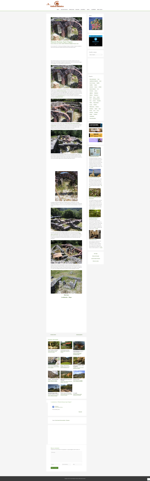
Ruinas (96, 108)
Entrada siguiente (79, 334)
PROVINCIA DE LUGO (66, 367)
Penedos (94, 100)
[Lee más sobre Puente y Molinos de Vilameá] (54, 345)
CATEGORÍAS (83, 9)
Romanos (74, 43)
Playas (91, 102)
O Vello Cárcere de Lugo (93, 239)
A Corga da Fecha (53, 125)
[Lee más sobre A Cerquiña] (79, 388)
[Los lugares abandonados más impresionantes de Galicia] (95, 213)
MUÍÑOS (64, 351)
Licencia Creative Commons (95, 258)
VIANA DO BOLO (66, 382)
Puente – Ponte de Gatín (65, 365)
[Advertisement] (66, 54)
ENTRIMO (81, 380)
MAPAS (88, 9)
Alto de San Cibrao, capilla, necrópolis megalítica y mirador (53, 393)
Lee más (91, 167)
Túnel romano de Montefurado (53, 365)
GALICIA (60, 43)
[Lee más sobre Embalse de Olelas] (79, 374)
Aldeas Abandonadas (93, 79)
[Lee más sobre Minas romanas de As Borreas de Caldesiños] (66, 374)
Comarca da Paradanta (76, 394)
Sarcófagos (96, 112)
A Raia (98, 79)
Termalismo (95, 114)
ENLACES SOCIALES (64, 9)
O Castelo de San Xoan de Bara (94, 156)
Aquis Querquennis (61, 95)
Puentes (95, 104)
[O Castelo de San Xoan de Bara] (95, 151)
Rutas (100, 108)
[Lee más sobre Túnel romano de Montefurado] (54, 360)
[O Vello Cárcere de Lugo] (95, 234)
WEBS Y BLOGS (99, 9)
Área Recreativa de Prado (65, 350)
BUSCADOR (77, 9)
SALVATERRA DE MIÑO (76, 354)
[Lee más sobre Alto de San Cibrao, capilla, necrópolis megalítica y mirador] (54, 388)
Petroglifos (99, 100)
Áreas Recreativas (93, 118)
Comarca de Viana (78, 367)
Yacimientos (92, 116)
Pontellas (91, 104)
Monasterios (96, 95)
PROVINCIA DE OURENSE (69, 43)
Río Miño (91, 110)
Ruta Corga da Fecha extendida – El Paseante (62, 420)
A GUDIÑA (74, 367)
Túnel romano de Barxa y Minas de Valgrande (78, 366)
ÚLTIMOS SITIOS (71, 9)
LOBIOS (63, 43)
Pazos (90, 100)
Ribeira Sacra (92, 106)
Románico (91, 108)
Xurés (77, 43)
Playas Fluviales (96, 102)
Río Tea (98, 110)
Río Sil (94, 110)
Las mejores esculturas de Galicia (94, 177)
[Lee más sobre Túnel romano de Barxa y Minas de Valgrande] (79, 360)
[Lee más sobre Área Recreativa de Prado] (66, 345)
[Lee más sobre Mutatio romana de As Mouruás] (66, 388)
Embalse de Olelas (76, 379)
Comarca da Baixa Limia (54, 43)
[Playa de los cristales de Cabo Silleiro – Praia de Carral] (95, 192)
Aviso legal (95, 253)
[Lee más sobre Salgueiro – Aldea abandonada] (54, 374)
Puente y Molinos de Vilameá (53, 350)
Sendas (91, 114)
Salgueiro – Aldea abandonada (53, 379)
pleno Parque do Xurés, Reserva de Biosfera (72, 123)
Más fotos (66, 295)
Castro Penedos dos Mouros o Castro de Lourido (78, 351)
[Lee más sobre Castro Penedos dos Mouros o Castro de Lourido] (79, 345)
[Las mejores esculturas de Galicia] (95, 173)
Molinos (91, 95)
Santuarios (91, 112)
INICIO (58, 9)
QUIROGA (52, 367)
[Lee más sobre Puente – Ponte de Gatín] (66, 360)
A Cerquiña (75, 393)
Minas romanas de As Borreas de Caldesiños (66, 380)
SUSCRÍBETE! (93, 9)
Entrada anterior (53, 334)
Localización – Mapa (66, 297)
